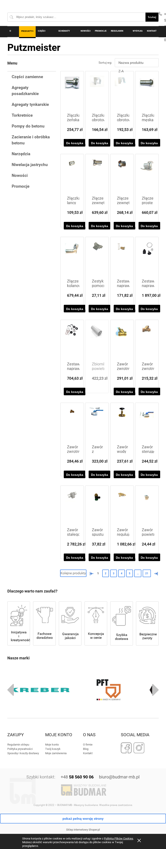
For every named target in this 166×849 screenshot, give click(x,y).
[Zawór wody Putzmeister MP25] (122, 424)
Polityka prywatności (20, 749)
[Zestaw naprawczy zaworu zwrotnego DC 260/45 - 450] (122, 258)
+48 (77, 777)
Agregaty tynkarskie (30, 104)
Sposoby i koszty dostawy (23, 753)
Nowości (20, 175)
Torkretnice (22, 115)
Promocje (20, 186)
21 (146, 573)
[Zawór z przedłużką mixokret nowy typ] (97, 424)
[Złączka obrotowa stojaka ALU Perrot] (97, 92)
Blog (85, 749)
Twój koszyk (53, 749)
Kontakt (88, 753)
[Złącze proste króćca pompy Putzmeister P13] (147, 175)
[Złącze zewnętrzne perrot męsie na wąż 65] (122, 175)
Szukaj (152, 17)
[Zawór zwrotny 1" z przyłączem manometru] (72, 424)
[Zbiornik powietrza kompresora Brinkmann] (97, 341)
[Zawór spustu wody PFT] (97, 507)
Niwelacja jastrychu (30, 164)
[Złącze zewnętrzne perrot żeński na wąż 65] (97, 175)
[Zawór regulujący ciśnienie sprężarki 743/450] (122, 507)
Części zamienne (27, 76)
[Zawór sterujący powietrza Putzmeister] (147, 424)
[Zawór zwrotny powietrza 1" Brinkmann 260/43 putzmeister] (122, 341)
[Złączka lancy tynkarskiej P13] (72, 175)
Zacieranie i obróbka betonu (31, 139)
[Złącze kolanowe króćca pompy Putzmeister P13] (72, 258)
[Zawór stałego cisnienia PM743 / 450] (72, 507)
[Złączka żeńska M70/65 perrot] (72, 92)
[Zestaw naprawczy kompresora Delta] (72, 341)
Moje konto (52, 744)
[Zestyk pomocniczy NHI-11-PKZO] (97, 258)
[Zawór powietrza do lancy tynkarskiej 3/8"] (147, 507)
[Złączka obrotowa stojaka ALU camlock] (122, 92)
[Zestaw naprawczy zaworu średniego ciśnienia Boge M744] (147, 258)
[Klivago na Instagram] (139, 747)
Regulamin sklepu (18, 744)
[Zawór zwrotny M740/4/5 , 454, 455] (147, 341)
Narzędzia (21, 153)
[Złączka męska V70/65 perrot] (147, 92)
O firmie (88, 744)
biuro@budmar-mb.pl (119, 777)
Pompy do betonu (28, 126)
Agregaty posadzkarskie (25, 90)
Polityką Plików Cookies (118, 838)
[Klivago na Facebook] (126, 747)
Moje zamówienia (56, 753)
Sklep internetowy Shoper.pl (83, 829)
